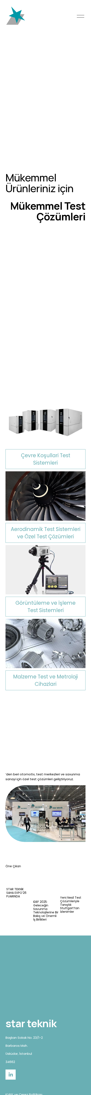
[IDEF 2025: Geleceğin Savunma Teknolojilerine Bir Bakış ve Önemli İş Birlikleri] (46, 884)
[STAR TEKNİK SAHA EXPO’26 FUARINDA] (19, 878)
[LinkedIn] (11, 1075)
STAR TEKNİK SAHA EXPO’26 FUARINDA (16, 892)
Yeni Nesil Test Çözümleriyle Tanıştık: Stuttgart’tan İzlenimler (70, 904)
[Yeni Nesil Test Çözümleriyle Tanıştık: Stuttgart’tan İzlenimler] (72, 882)
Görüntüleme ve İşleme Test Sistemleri (45, 606)
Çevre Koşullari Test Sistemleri (45, 459)
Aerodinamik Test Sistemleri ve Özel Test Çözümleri (45, 533)
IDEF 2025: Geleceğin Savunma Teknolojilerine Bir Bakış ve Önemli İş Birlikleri (45, 911)
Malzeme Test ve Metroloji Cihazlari (45, 680)
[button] (78, 866)
